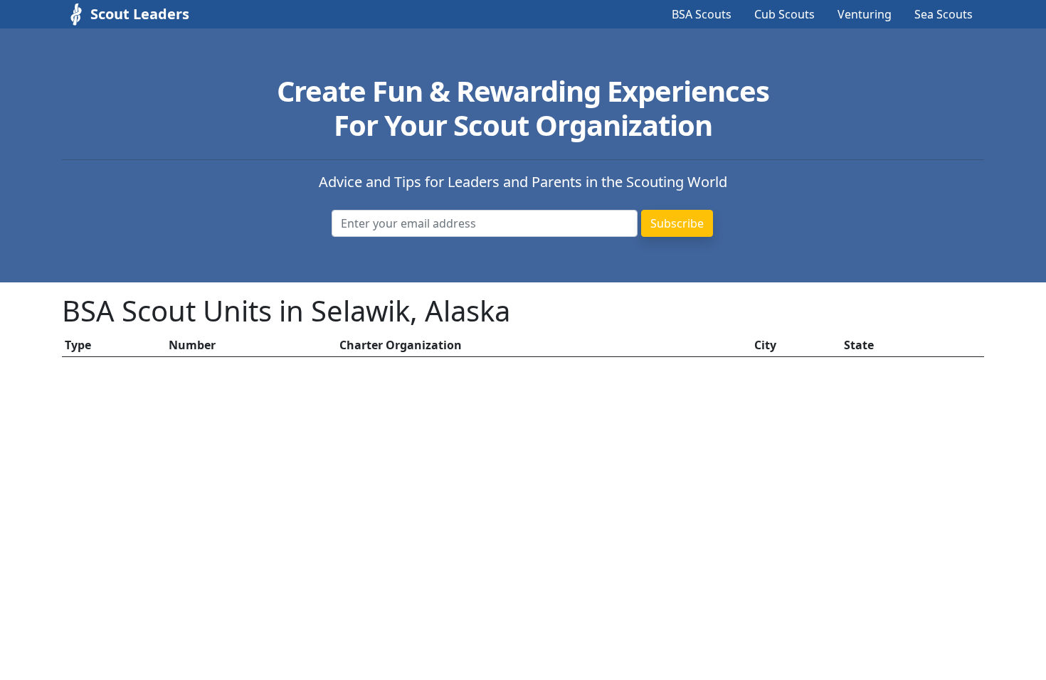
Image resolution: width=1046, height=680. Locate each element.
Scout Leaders (139, 13)
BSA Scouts (701, 14)
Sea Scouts (943, 14)
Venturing (865, 14)
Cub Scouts (784, 14)
